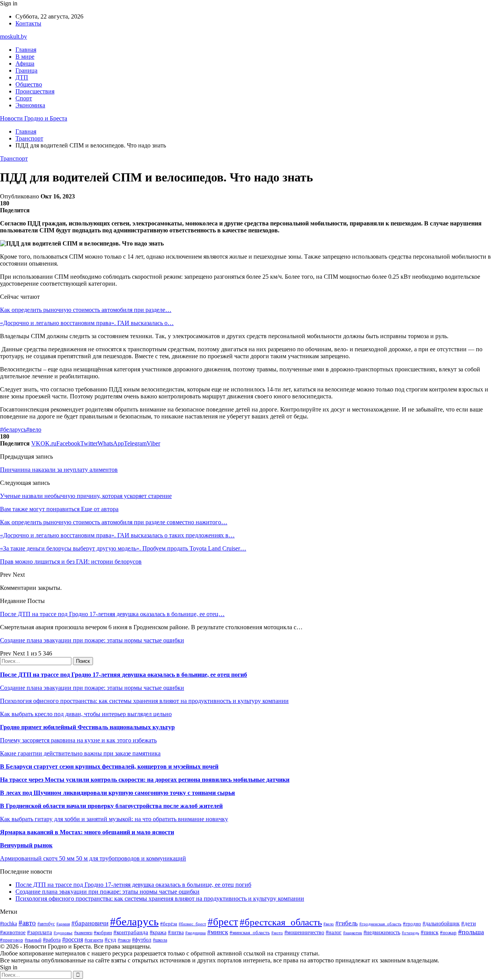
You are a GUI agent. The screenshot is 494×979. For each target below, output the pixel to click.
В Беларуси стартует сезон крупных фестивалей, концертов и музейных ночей (109, 766)
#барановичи (89, 923)
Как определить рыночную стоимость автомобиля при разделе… (85, 310)
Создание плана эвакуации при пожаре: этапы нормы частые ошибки (92, 640)
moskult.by (13, 36)
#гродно (412, 923)
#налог (334, 932)
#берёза (168, 923)
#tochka (8, 923)
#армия (63, 924)
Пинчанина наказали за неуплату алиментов (59, 469)
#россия (72, 939)
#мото (277, 932)
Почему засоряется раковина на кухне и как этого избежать (78, 740)
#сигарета (94, 940)
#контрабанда (130, 932)
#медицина (195, 932)
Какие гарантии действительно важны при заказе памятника (80, 753)
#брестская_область (281, 922)
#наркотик (352, 932)
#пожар (448, 932)
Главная (25, 49)
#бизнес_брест (192, 923)
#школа (160, 940)
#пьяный (33, 940)
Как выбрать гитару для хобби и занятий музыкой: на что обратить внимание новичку (114, 819)
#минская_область (250, 932)
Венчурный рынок (26, 845)
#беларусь (13, 429)
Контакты (28, 23)
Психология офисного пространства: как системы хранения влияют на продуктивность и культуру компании (144, 701)
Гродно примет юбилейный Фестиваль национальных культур (87, 727)
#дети (468, 923)
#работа (52, 940)
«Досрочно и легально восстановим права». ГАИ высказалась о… (87, 323)
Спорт (23, 98)
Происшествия (34, 91)
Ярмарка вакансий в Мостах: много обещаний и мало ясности (87, 832)
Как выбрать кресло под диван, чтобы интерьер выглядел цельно (86, 714)
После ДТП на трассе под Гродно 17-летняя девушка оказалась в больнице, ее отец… (112, 614)
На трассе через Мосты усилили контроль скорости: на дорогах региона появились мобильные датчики (144, 779)
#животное (12, 932)
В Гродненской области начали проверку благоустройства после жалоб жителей (111, 806)
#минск (217, 932)
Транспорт (14, 158)
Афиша (24, 63)
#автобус (46, 923)
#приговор (11, 940)
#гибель (346, 923)
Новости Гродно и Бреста (33, 118)
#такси (124, 940)
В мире (24, 56)
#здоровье (63, 932)
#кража (158, 932)
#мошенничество (304, 932)
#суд (110, 940)
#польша (471, 932)
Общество (28, 84)
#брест (223, 922)
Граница (26, 70)
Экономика (30, 105)
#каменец (83, 932)
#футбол (141, 940)
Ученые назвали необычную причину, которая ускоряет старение (86, 496)
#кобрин (103, 932)
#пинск (429, 932)
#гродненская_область (380, 923)
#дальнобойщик (441, 923)
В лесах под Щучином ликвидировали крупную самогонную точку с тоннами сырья (117, 792)
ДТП (21, 77)
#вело (33, 429)
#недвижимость (382, 932)
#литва (176, 932)
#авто (27, 923)
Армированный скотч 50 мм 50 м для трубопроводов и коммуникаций (93, 858)
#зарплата (39, 932)
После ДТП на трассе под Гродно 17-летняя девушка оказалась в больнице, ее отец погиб (123, 674)
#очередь (410, 932)
